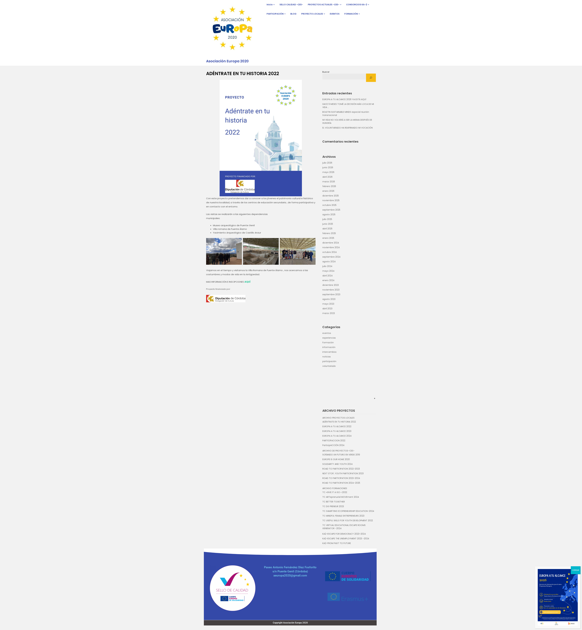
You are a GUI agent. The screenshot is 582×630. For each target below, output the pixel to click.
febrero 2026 (329, 186)
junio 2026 (327, 167)
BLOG (293, 13)
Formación (328, 342)
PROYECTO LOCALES (312, 13)
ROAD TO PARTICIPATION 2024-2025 (341, 482)
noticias (326, 356)
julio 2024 (327, 266)
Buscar (325, 71)
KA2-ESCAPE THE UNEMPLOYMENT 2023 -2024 (345, 538)
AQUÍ (247, 281)
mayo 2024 (328, 270)
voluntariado (329, 366)
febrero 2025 (329, 233)
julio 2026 (327, 162)
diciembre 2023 (330, 285)
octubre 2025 (329, 205)
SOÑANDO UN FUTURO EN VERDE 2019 (341, 454)
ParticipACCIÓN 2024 (333, 445)
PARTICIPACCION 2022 (333, 440)
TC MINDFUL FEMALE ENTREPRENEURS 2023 (343, 515)
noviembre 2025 (331, 200)
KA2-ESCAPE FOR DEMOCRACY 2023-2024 (344, 533)
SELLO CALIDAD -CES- (291, 4)
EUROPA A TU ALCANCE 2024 (337, 435)
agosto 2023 (328, 299)
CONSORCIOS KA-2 (356, 4)
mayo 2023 (328, 303)
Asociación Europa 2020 (227, 61)
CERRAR (575, 570)
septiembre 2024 (331, 256)
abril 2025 (327, 228)
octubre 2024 (329, 252)
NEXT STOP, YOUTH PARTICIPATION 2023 (343, 473)
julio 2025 (327, 219)
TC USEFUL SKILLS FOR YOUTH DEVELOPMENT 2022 (347, 520)
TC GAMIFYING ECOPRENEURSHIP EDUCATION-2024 (348, 511)
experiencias (329, 337)
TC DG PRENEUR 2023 (333, 506)
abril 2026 (327, 176)
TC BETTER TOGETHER (333, 501)
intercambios (329, 351)
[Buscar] (371, 78)
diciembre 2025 (330, 195)
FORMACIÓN (351, 13)
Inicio (270, 4)
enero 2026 (328, 191)
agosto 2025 (328, 214)
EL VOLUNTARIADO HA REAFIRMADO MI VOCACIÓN (347, 127)
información (328, 347)
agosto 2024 (329, 261)
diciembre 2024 (330, 242)
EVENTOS (335, 13)
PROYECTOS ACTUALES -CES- (323, 4)
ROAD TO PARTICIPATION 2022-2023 (341, 468)
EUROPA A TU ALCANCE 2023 (336, 431)
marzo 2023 (328, 313)
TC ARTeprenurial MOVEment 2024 (340, 496)
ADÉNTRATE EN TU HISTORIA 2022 (339, 421)
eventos (326, 333)
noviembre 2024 (331, 247)
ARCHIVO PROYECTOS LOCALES (338, 417)
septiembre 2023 (331, 294)
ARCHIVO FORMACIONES (334, 488)
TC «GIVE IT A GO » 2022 (334, 492)
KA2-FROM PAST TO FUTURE (336, 543)
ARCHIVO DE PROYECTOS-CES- (338, 450)
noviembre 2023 (331, 289)
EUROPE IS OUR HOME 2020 (336, 459)
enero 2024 (328, 280)
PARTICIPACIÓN (275, 13)
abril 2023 (327, 308)
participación (329, 361)
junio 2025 (327, 223)
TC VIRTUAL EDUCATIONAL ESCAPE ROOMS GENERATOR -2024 (344, 527)
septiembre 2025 (331, 209)
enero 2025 (328, 238)
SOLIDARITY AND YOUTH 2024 (337, 464)
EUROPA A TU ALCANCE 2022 (336, 426)
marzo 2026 (328, 181)
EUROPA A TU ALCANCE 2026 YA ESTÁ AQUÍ (344, 99)
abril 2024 (327, 275)
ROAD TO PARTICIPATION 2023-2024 (341, 478)
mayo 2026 (328, 172)
